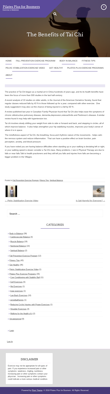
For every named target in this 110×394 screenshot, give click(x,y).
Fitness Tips (88, 61)
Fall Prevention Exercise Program (35, 61)
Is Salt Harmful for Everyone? (90, 200)
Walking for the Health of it (21, 314)
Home (9, 61)
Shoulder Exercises (18, 309)
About (9, 75)
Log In (10, 341)
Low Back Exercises (18, 295)
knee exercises (16, 291)
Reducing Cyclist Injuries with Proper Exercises (30, 305)
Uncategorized (15, 319)
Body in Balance (68, 61)
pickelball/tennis (17, 300)
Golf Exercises (16, 282)
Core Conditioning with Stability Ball (25, 277)
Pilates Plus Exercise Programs (85, 68)
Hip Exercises (16, 286)
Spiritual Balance (56, 180)
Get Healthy (56, 68)
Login (11, 331)
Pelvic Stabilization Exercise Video (25, 68)
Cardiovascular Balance (20, 237)
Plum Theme (37, 390)
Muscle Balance (17, 241)
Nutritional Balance (18, 246)
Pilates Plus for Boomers (21, 7)
